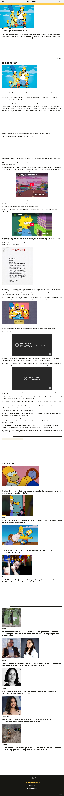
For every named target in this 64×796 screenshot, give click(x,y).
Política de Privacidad (32, 788)
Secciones (61, 1)
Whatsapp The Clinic (31, 782)
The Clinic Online (58, 58)
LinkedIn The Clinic (35, 782)
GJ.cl (60, 793)
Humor (3, 28)
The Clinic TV (33, 782)
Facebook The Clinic (27, 782)
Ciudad (4, 628)
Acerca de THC (32, 785)
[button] (3, 63)
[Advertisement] (32, 122)
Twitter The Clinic (24, 782)
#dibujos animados (8, 439)
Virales (4, 517)
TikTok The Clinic (37, 782)
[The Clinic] (4, 1)
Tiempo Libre (5, 488)
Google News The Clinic (39, 782)
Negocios (4, 744)
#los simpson (18, 439)
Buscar (59, 1)
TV (2, 547)
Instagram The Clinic (29, 782)
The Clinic (7, 793)
